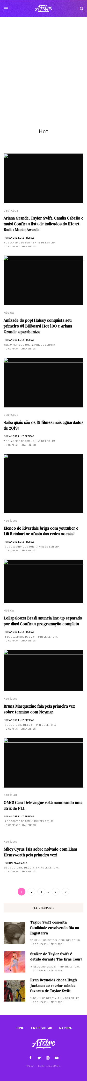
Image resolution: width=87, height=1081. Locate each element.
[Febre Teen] (43, 8)
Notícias (10, 520)
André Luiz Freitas (21, 237)
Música (9, 312)
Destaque (11, 210)
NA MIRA (65, 1028)
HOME (19, 1028)
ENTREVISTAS (41, 1028)
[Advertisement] (43, 63)
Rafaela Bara (18, 862)
